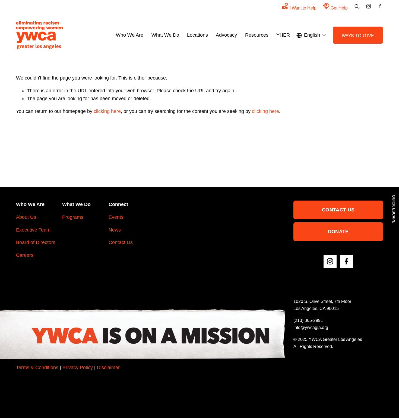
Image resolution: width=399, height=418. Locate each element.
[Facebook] (346, 261)
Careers (24, 255)
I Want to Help (299, 6)
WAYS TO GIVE (358, 35)
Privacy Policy (77, 367)
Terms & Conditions (37, 367)
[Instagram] (330, 261)
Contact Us (121, 242)
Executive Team (33, 230)
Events (116, 217)
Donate (338, 231)
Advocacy (226, 35)
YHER (283, 35)
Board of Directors (35, 242)
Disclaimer (108, 367)
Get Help (335, 6)
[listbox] (311, 35)
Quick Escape (394, 209)
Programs (72, 217)
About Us (26, 217)
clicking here (107, 111)
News (115, 230)
